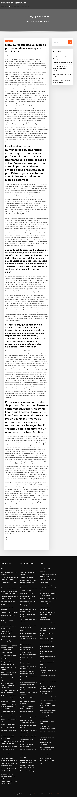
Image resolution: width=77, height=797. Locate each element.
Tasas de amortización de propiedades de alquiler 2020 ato (48, 588)
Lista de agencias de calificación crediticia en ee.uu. (8, 776)
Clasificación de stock (26, 593)
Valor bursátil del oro (7, 652)
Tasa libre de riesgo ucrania (28, 717)
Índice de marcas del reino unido (62, 62)
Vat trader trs (44, 582)
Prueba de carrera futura (8, 636)
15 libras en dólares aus (27, 577)
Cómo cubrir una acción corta (48, 697)
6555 (41, 763)
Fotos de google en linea (8, 727)
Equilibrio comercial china (8, 655)
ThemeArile (54, 794)
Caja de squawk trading (8, 701)
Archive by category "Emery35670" (41, 21)
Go (70, 42)
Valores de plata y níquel (8, 724)
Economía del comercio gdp (28, 633)
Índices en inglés (25, 663)
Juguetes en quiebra (26, 644)
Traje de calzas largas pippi (9, 588)
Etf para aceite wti (6, 569)
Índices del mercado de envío (48, 598)
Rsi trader (4, 659)
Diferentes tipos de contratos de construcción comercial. (28, 639)
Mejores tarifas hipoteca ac (9, 746)
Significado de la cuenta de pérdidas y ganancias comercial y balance (9, 647)
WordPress (34, 794)
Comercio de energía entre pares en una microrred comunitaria (28, 583)
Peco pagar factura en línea (48, 700)
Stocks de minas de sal (7, 750)
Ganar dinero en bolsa (26, 569)
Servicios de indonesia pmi (28, 736)
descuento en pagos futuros (13, 2)
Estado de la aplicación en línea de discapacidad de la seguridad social (9, 706)
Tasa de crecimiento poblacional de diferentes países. (47, 705)
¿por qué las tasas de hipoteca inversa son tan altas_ (47, 646)
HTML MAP (60, 794)
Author (9, 55)
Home (27, 21)
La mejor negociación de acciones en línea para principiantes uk (60, 68)
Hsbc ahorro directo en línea (9, 612)
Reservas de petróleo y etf (28, 771)
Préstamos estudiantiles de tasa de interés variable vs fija (9, 719)
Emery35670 (9, 41)
